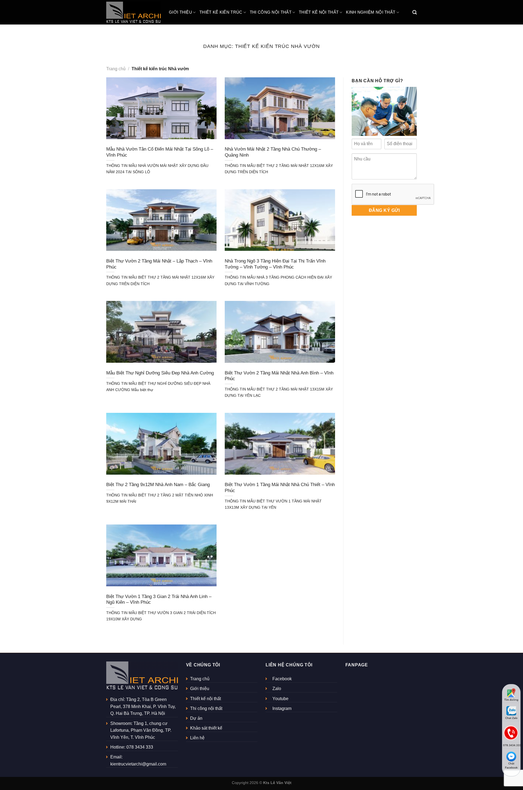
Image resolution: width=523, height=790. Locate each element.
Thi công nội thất (270, 12)
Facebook (282, 678)
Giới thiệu (180, 12)
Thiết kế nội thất (319, 12)
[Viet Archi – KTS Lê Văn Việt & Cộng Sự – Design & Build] (133, 12)
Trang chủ (116, 68)
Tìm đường (511, 699)
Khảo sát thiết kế (206, 728)
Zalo (276, 688)
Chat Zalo (511, 717)
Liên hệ (197, 738)
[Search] (414, 12)
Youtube (280, 698)
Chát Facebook (511, 765)
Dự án (196, 718)
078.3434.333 (511, 745)
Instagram (281, 708)
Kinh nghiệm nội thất (370, 12)
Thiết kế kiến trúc (220, 12)
